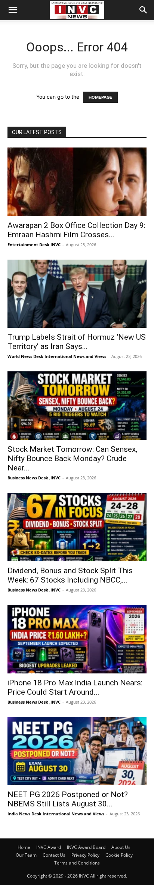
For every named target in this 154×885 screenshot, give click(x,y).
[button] (13, 10)
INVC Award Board (86, 847)
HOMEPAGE (100, 97)
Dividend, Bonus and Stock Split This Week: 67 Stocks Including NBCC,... (70, 575)
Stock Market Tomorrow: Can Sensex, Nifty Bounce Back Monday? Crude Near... (72, 458)
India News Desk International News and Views (55, 813)
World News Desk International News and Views (56, 356)
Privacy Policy (85, 855)
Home (24, 847)
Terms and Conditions (77, 863)
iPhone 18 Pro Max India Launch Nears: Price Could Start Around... (74, 687)
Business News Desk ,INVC (34, 477)
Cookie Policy (119, 855)
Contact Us (54, 855)
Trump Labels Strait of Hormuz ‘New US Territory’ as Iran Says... (76, 342)
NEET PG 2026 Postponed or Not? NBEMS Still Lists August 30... (67, 799)
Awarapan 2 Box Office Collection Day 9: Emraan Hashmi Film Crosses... (76, 230)
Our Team (26, 855)
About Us (120, 847)
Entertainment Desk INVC (34, 244)
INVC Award (48, 847)
